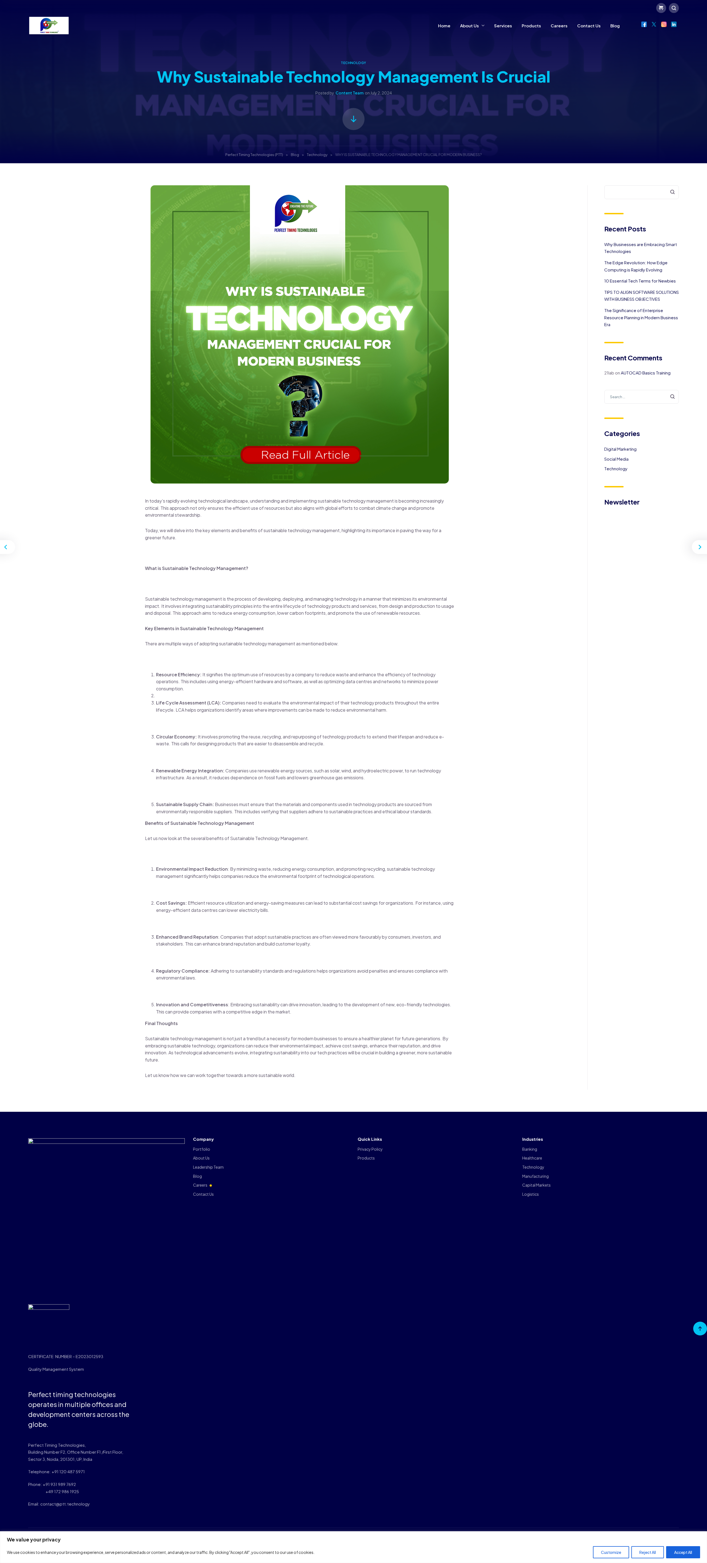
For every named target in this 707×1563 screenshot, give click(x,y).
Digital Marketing (620, 449)
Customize (611, 1552)
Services (503, 25)
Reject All (647, 1552)
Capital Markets (536, 1184)
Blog (615, 25)
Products (531, 25)
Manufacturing (535, 1176)
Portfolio (201, 1149)
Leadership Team (208, 1167)
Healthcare (532, 1157)
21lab (609, 372)
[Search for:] (641, 396)
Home (444, 25)
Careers (559, 25)
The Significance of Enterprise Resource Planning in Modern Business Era (641, 317)
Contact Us (589, 25)
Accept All (683, 1552)
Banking (529, 1149)
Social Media (616, 458)
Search (669, 192)
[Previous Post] (8, 547)
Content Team (349, 92)
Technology (353, 63)
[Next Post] (698, 547)
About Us (469, 25)
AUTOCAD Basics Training (646, 372)
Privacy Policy (370, 1149)
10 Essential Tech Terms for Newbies (640, 280)
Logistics (530, 1194)
